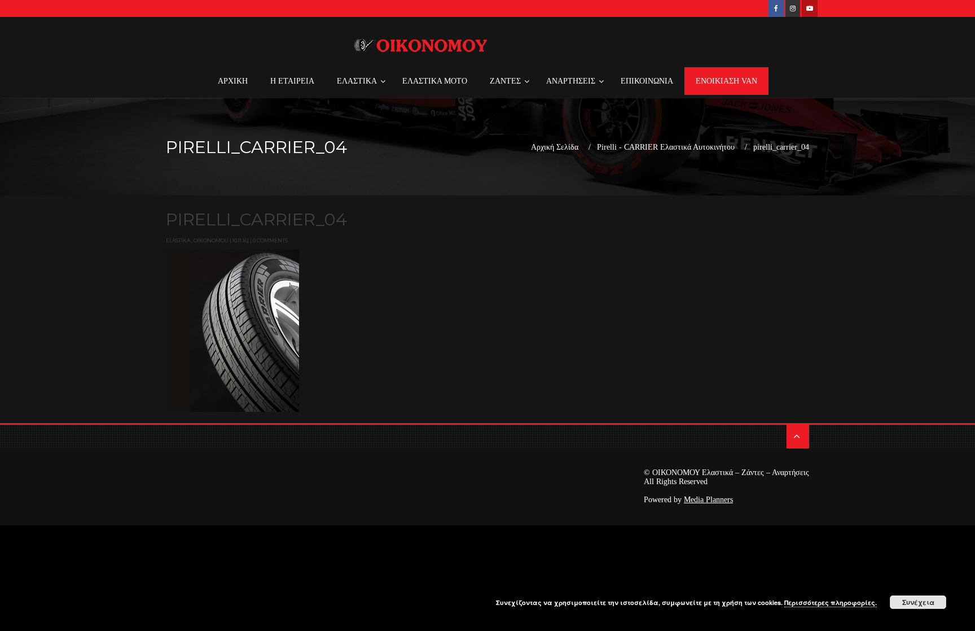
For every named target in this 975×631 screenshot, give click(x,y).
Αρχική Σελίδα (554, 147)
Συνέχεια (918, 602)
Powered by (688, 499)
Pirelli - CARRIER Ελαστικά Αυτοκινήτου (666, 147)
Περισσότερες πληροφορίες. (830, 602)
